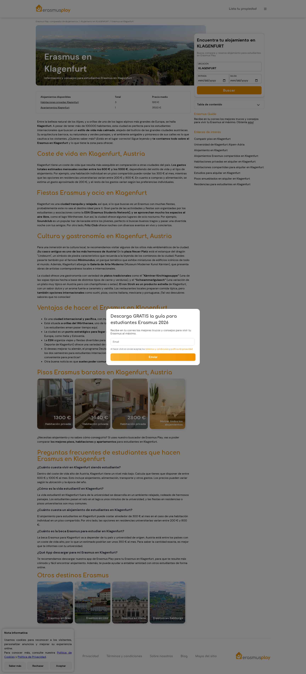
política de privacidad (182, 349)
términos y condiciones (157, 349)
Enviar (153, 357)
